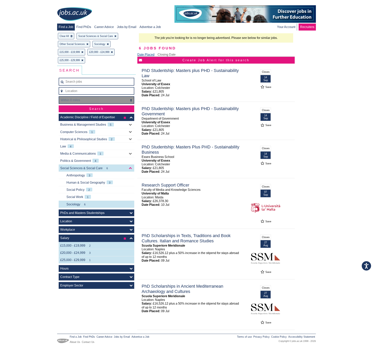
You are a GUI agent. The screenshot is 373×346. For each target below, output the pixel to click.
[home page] (74, 14)
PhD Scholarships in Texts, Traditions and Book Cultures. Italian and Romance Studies (186, 238)
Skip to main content (16, 3)
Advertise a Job (150, 27)
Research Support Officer (165, 185)
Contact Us (88, 342)
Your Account (286, 27)
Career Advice (104, 27)
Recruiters (307, 27)
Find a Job (66, 27)
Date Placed (145, 54)
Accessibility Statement (301, 336)
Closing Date (167, 54)
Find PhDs (83, 27)
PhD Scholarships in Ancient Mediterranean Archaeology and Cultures (182, 289)
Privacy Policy (261, 336)
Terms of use (244, 336)
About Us (75, 342)
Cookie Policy (279, 336)
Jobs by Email (126, 27)
